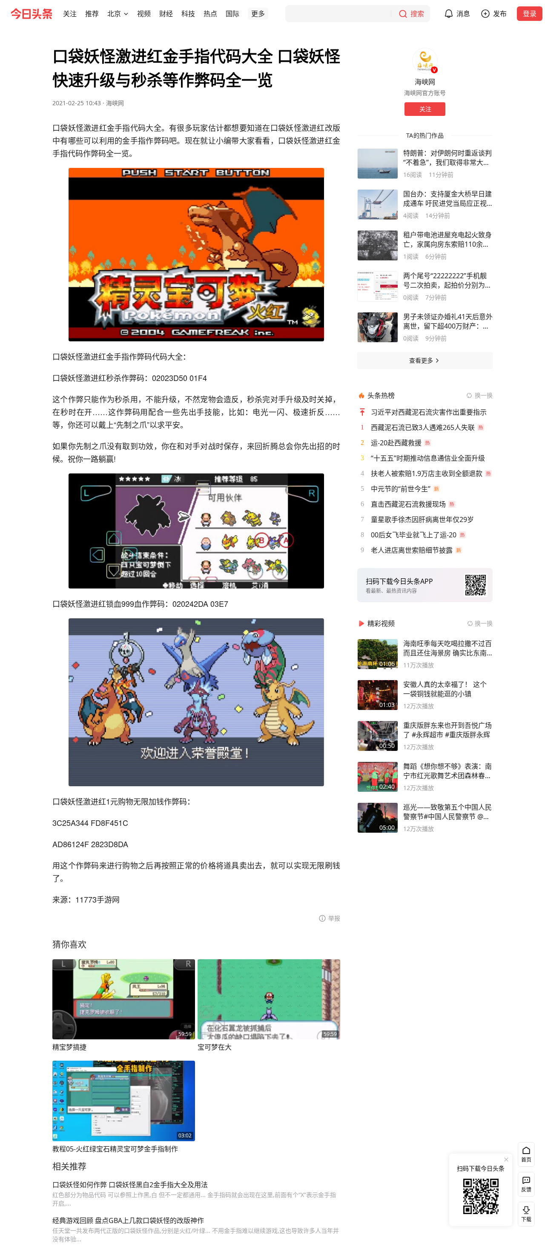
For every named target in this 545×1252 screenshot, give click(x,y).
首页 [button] (526, 1159)
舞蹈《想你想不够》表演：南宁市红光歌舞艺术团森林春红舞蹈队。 (447, 771)
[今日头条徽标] (31, 14)
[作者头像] (425, 60)
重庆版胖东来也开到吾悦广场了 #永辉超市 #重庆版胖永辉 (447, 730)
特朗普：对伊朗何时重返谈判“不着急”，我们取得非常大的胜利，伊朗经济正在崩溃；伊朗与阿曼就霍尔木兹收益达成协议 (447, 157)
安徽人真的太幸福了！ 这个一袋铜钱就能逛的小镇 (445, 689)
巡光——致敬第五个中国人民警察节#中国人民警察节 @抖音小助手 (447, 811)
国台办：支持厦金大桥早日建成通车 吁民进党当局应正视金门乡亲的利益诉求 (447, 198)
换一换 (484, 395)
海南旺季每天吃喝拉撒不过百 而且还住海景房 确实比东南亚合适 (447, 648)
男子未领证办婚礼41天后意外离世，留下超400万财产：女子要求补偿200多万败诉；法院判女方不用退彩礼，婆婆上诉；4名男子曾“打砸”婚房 (448, 321)
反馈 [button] (526, 1189)
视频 (144, 13)
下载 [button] (524, 1212)
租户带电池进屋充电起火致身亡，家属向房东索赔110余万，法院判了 (447, 239)
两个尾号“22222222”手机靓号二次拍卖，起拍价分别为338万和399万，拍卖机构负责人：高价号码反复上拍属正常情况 (447, 280)
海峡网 (115, 103)
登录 (529, 13)
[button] (70, 14)
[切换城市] (126, 13)
